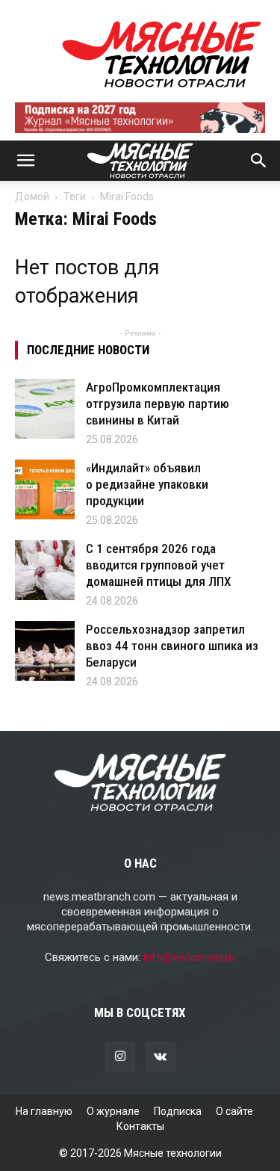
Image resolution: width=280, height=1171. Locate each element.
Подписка (178, 1111)
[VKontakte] (160, 1057)
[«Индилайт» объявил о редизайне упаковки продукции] (45, 489)
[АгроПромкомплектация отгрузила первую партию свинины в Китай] (45, 409)
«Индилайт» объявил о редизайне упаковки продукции (147, 484)
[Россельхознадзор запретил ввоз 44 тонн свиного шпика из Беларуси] (45, 651)
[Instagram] (120, 1057)
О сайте (234, 1111)
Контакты (140, 1126)
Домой (32, 197)
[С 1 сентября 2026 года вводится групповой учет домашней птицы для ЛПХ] (45, 570)
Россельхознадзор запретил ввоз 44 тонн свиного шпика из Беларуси (172, 646)
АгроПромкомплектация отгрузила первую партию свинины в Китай (157, 403)
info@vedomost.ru (189, 957)
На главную (44, 1111)
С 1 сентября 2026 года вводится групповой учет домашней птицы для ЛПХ (158, 565)
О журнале (113, 1111)
